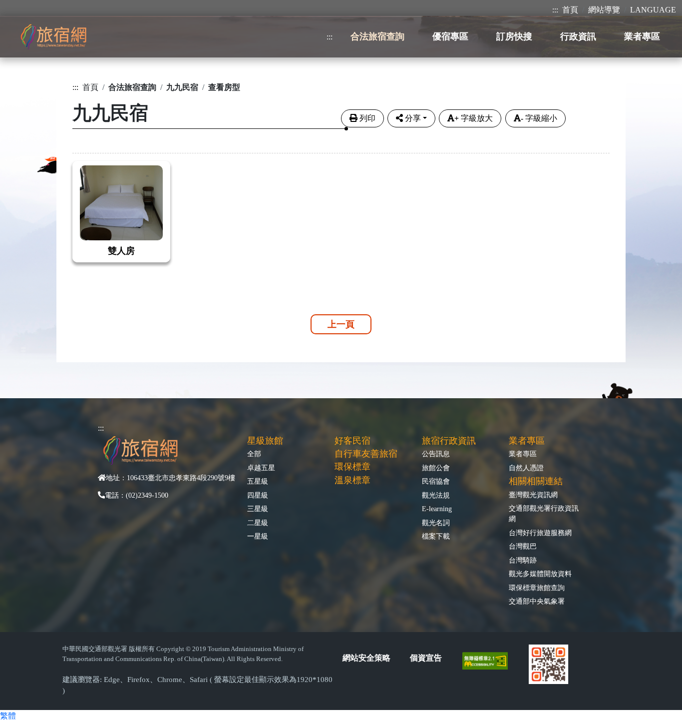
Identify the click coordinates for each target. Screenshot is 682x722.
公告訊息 (436, 454)
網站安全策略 (366, 658)
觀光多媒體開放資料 (540, 574)
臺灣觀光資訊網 (533, 495)
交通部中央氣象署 (537, 601)
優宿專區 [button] (450, 36)
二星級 (257, 523)
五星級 (257, 481)
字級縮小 (539, 118)
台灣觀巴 (523, 546)
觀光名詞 (436, 523)
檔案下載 (436, 536)
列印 (367, 118)
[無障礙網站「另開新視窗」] (489, 660)
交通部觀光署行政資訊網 (544, 513)
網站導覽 (604, 9)
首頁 (570, 9)
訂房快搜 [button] (514, 36)
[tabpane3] (341, 205)
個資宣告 (426, 658)
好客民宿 (352, 441)
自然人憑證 (526, 468)
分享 (413, 118)
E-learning (437, 509)
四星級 (257, 495)
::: (555, 9)
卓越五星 (261, 468)
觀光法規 (436, 495)
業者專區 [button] (642, 36)
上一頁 (341, 324)
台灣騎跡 (523, 560)
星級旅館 (265, 441)
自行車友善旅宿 (366, 454)
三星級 (257, 509)
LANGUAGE (653, 9)
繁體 (8, 716)
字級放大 (473, 118)
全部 (254, 454)
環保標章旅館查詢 (537, 588)
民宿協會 (436, 481)
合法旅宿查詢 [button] (377, 36)
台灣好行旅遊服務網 (540, 533)
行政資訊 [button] (578, 36)
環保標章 (352, 467)
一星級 (257, 536)
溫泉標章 (352, 480)
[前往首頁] (53, 36)
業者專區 (523, 454)
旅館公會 (436, 468)
